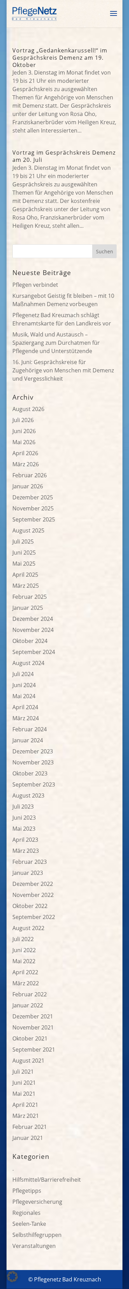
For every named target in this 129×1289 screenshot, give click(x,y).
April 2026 (25, 453)
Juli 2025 (23, 541)
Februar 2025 (29, 596)
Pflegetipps (26, 1190)
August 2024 (28, 663)
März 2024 (25, 718)
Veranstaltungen (34, 1246)
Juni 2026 (24, 431)
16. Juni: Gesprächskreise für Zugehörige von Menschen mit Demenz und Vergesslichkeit (63, 370)
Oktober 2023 (29, 773)
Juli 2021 (23, 1071)
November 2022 (33, 895)
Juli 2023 (23, 806)
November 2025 (33, 508)
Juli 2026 (23, 420)
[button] (12, 1276)
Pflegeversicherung (37, 1201)
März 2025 (25, 585)
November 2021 (33, 1027)
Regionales (26, 1213)
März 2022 (25, 983)
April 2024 (25, 707)
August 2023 (28, 795)
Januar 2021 (27, 1138)
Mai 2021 (23, 1093)
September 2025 (33, 519)
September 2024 (33, 652)
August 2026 (28, 409)
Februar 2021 (29, 1127)
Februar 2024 (29, 729)
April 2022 (25, 972)
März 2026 (25, 464)
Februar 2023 (29, 862)
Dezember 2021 (32, 1016)
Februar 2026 (29, 475)
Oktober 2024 (29, 641)
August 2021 (28, 1060)
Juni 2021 (24, 1082)
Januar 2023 (27, 873)
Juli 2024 (23, 674)
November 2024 (33, 630)
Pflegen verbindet (35, 285)
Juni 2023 (24, 817)
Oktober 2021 (29, 1038)
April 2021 (25, 1105)
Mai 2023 (23, 828)
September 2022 (33, 917)
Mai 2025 (23, 563)
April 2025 (25, 574)
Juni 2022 (24, 950)
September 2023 (33, 784)
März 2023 (25, 851)
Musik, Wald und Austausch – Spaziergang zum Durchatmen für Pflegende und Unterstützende (56, 343)
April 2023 (25, 839)
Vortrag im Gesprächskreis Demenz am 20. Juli (64, 156)
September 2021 (33, 1049)
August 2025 (28, 530)
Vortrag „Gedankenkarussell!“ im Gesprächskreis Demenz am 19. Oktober (59, 58)
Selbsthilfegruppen (37, 1235)
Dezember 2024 (32, 619)
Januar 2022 (27, 1005)
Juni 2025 (24, 552)
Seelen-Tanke (29, 1224)
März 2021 (25, 1116)
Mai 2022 (23, 961)
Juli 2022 (23, 939)
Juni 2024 (24, 685)
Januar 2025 (27, 608)
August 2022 (28, 928)
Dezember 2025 (32, 497)
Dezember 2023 (32, 751)
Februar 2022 (29, 994)
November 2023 (33, 762)
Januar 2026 (27, 486)
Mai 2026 (23, 442)
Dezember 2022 (32, 884)
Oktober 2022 (29, 906)
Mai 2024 (23, 696)
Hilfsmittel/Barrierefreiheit (46, 1179)
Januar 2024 (27, 740)
